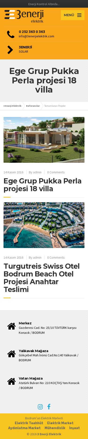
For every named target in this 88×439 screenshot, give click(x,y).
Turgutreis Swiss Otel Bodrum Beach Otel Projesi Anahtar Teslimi (42, 278)
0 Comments (56, 172)
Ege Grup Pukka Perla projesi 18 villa (42, 185)
